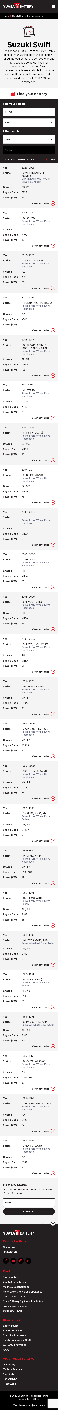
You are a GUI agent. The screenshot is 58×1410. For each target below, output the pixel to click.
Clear (52, 159)
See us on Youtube (13, 1261)
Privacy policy (23, 1399)
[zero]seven (38, 1405)
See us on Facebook (6, 1261)
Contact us (9, 1247)
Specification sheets (14, 1335)
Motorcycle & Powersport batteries (22, 1291)
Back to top (53, 1224)
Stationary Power (12, 1310)
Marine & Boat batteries (16, 1286)
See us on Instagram (21, 1261)
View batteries (40, 203)
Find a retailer (10, 1251)
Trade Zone (9, 1383)
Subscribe (29, 1211)
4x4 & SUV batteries (14, 1282)
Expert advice (11, 1325)
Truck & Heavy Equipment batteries (23, 1301)
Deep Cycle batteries (15, 1296)
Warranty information (14, 1344)
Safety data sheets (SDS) (17, 1340)
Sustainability (10, 1374)
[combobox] (29, 112)
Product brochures (13, 1330)
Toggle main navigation (53, 6)
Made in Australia (12, 1369)
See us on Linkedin (28, 1261)
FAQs (6, 1349)
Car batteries (10, 1277)
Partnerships (10, 1378)
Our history (9, 1364)
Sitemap (37, 1399)
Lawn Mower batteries (15, 1305)
